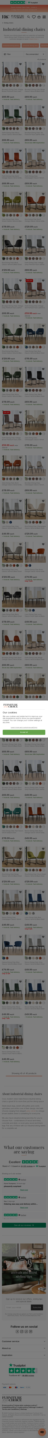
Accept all (24, 732)
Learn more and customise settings (24, 727)
